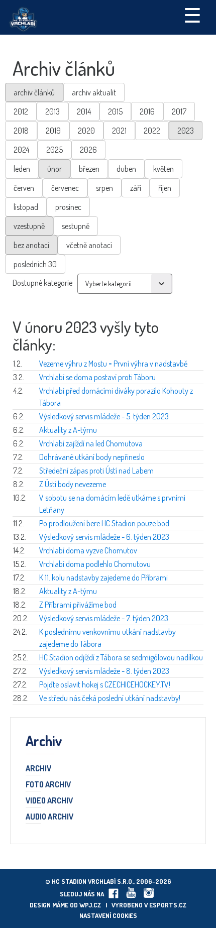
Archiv (38, 768)
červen (24, 188)
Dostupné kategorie (42, 283)
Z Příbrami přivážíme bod (78, 605)
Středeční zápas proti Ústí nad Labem (96, 471)
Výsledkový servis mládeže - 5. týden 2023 (104, 416)
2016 (147, 111)
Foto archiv (48, 784)
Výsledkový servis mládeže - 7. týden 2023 (103, 618)
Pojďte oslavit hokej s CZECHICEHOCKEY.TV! (104, 684)
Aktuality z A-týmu (68, 430)
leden (22, 169)
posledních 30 (35, 264)
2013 (52, 111)
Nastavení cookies (108, 915)
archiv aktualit (94, 92)
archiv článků (34, 92)
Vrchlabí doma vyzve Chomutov (88, 550)
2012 (21, 111)
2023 (185, 131)
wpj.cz (90, 905)
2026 (88, 150)
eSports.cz (167, 905)
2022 (152, 131)
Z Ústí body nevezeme (72, 484)
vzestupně (29, 226)
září (135, 188)
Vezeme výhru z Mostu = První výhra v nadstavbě (113, 364)
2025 (54, 150)
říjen (164, 188)
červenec (65, 188)
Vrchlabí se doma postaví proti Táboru (97, 377)
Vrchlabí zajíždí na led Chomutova (91, 443)
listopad (26, 207)
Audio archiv (49, 817)
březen (89, 169)
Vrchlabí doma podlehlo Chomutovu (95, 564)
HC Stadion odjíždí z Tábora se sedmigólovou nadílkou (121, 657)
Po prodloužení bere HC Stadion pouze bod (104, 523)
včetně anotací (89, 245)
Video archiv (49, 800)
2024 (21, 150)
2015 (115, 111)
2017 (179, 111)
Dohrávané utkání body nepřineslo (92, 457)
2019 (53, 131)
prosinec (68, 207)
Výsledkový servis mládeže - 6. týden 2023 (104, 537)
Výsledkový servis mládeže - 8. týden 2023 (104, 671)
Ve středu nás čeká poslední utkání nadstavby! (109, 698)
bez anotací (31, 245)
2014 (84, 111)
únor (54, 169)
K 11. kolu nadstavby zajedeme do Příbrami (103, 577)
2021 (119, 131)
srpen (104, 188)
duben (126, 169)
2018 (21, 131)
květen (163, 169)
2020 (86, 131)
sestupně (75, 226)
